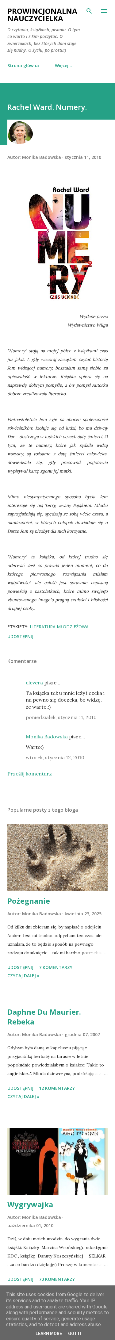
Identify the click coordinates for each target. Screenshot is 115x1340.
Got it (75, 1333)
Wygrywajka (30, 1204)
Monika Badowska (47, 736)
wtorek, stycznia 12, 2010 (55, 757)
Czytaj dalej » (23, 975)
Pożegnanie (28, 901)
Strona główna (23, 65)
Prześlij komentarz (29, 774)
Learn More (49, 1333)
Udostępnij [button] (20, 636)
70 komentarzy (57, 1279)
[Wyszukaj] (89, 11)
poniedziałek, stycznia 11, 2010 (61, 717)
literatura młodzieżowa (59, 627)
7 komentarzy (55, 967)
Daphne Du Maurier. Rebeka (44, 1017)
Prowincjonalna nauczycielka (42, 14)
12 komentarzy (57, 1088)
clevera (34, 683)
